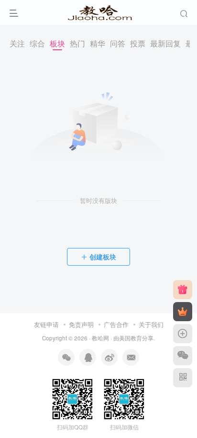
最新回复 (165, 43)
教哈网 (100, 338)
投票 (137, 43)
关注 (17, 43)
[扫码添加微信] (182, 355)
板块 (57, 43)
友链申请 (46, 324)
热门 (77, 43)
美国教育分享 (136, 338)
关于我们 (151, 324)
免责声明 (81, 324)
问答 (117, 43)
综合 (37, 43)
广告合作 (116, 324)
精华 (97, 43)
